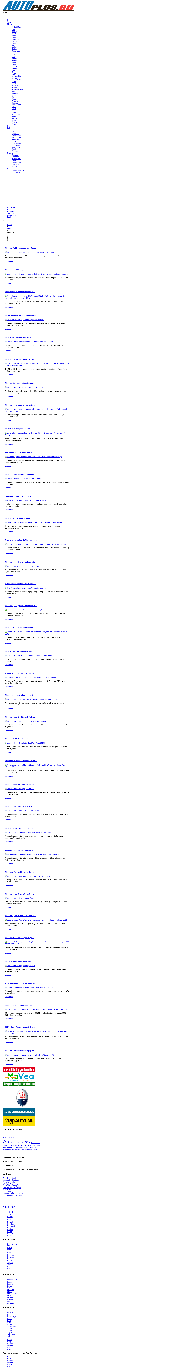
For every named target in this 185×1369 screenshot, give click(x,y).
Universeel (16, 147)
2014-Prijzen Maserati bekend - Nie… (20, 1027)
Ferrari (14, 55)
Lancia (14, 78)
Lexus (14, 82)
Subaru (14, 116)
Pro (8, 168)
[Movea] (19, 1086)
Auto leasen (12, 1137)
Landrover (11, 1284)
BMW (14, 34)
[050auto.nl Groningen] (19, 1125)
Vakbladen (16, 172)
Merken (10, 24)
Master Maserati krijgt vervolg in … (19, 961)
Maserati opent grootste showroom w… (21, 606)
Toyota (14, 120)
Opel (13, 97)
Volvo (14, 124)
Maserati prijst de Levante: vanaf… (19, 806)
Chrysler (15, 41)
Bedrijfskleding (17, 139)
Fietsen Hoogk (8, 1182)
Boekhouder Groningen (12, 1188)
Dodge (14, 49)
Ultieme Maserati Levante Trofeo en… (20, 673)
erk (15, 1182)
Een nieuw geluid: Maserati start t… (19, 452)
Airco (14, 132)
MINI (13, 91)
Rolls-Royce (16, 105)
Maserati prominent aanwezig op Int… (20, 1051)
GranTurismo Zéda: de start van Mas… (20, 584)
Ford (13, 57)
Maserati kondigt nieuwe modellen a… (20, 627)
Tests (9, 22)
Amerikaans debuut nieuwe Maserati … (21, 983)
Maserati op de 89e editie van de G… (19, 695)
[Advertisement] (56, 190)
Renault (15, 103)
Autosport (15, 157)
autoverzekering (23, 1145)
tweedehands (7, 1149)
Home (9, 20)
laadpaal (30, 1147)
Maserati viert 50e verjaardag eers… (19, 651)
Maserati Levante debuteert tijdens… (20, 828)
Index (9, 128)
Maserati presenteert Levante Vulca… (20, 717)
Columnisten (16, 163)
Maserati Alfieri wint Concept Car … (19, 872)
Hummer (15, 60)
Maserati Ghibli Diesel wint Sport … (19, 739)
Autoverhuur (16, 138)
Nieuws (10, 153)
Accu (13, 130)
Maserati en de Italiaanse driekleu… (19, 337)
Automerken (9, 1207)
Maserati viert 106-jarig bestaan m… (19, 270)
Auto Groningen (9, 1192)
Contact (10, 1347)
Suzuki (14, 118)
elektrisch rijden (22, 1147)
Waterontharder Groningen (13, 1195)
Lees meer (9, 261)
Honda (14, 59)
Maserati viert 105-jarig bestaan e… (19, 518)
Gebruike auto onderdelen (13, 1193)
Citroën (14, 43)
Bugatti (14, 35)
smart (14, 112)
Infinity (9, 1259)
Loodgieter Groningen (11, 1180)
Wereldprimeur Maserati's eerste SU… (20, 850)
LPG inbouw (16, 143)
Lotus (14, 84)
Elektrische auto (10, 1147)
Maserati (15, 86)
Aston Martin (16, 28)
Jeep (13, 70)
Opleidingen (16, 149)
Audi (13, 30)
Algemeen (15, 134)
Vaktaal (14, 166)
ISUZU (14, 66)
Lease (14, 141)
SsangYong (16, 114)
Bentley (14, 32)
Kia (8, 1267)
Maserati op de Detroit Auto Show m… (20, 916)
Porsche (15, 101)
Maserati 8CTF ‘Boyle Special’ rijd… (19, 938)
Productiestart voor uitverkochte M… (20, 292)
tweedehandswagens (18, 1149)
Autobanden (16, 136)
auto (5, 1137)
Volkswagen (16, 122)
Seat (9, 1321)
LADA (14, 74)
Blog (9, 1342)
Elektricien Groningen (11, 1178)
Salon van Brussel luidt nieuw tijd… (19, 496)
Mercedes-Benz (18, 89)
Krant (9, 126)
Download (11, 1344)
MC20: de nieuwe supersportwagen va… (21, 315)
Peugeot (15, 99)
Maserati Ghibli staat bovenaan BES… (20, 248)
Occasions (16, 145)
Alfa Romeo (16, 26)
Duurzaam (15, 155)
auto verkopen (12, 1145)
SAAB (14, 107)
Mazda (14, 87)
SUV (35, 1147)
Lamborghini (16, 76)
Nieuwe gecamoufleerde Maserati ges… (21, 540)
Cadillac (15, 37)
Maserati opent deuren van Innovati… (20, 562)
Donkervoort (16, 51)
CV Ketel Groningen (10, 1184)
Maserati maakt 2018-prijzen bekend (19, 784)
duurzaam (36, 1145)
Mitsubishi (15, 93)
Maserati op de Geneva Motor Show (19, 894)
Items (14, 161)
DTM (31, 1145)
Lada (9, 1268)
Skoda (14, 111)
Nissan (14, 95)
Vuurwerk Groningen (11, 1186)
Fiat (13, 53)
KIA (13, 72)
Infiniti (14, 64)
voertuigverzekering (31, 1149)
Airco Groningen (9, 1190)
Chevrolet (15, 39)
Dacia (14, 45)
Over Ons (10, 1345)
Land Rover (16, 80)
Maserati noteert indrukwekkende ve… (20, 1005)
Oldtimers (15, 164)
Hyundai (15, 62)
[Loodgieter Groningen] (19, 1115)
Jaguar (14, 68)
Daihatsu (15, 47)
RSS (9, 1349)
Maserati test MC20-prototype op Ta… (20, 359)
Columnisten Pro (18, 170)
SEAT (14, 109)
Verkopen (15, 151)
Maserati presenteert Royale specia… (20, 474)
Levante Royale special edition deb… (20, 429)
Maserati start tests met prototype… (19, 383)
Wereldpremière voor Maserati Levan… (21, 761)
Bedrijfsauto (16, 159)
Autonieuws (17, 1141)
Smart (9, 1324)
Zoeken (10, 217)
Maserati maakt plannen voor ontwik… (20, 405)
